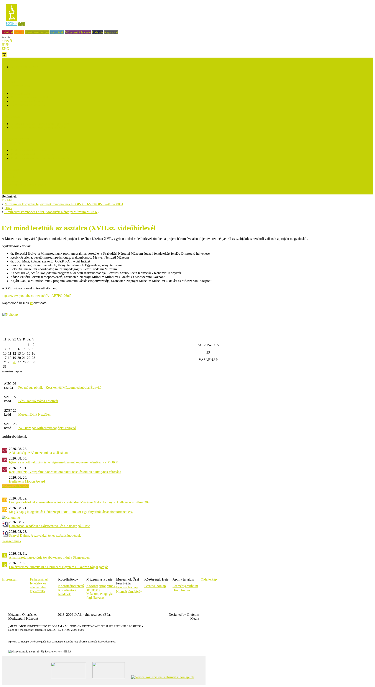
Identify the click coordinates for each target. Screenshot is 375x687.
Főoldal (7, 32)
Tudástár (97, 32)
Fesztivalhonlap (127, 587)
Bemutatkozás (20, 93)
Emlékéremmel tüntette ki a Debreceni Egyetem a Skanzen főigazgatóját (58, 567)
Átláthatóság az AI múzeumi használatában (38, 453)
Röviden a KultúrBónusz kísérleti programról (41, 124)
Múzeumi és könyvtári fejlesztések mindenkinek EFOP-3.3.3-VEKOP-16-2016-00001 (64, 204)
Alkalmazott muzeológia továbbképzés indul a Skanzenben (49, 557)
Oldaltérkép (209, 579)
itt (31, 303)
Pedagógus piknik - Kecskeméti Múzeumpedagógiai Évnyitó (59, 387)
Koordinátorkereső (71, 586)
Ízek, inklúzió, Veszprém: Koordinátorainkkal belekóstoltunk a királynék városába (65, 472)
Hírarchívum (181, 590)
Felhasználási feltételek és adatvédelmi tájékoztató (39, 585)
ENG (5, 48)
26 (14, 362)
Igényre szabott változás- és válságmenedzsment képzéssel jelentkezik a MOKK (63, 462)
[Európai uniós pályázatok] (10, 314)
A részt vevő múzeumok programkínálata (38, 127)
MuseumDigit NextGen (34, 414)
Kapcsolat (111, 32)
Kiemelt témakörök (129, 591)
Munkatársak (11, 169)
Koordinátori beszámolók (27, 105)
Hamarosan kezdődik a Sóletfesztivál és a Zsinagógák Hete (49, 526)
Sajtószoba (9, 177)
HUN (6, 44)
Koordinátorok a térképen (28, 101)
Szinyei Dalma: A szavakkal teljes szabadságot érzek (45, 535)
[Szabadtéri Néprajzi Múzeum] (15, 28)
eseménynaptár (12, 371)
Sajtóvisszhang (12, 181)
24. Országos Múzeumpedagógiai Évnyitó (47, 428)
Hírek (6, 78)
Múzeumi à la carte (78, 32)
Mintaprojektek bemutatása (28, 150)
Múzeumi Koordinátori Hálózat (31, 97)
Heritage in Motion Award (27, 481)
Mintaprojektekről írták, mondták (33, 154)
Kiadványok (10, 173)
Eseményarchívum (185, 586)
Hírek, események (37, 32)
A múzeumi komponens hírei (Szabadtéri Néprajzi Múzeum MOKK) (51, 212)
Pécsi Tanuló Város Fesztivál (38, 401)
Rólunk (19, 32)
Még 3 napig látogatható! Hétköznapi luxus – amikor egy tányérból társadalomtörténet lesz (71, 512)
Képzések (57, 32)
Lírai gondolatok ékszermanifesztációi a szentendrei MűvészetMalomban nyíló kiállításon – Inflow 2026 (80, 502)
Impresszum (10, 579)
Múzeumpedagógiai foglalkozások (99, 595)
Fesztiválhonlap (155, 586)
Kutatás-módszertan (15, 139)
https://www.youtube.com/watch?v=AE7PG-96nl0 (36, 295)
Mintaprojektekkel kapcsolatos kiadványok (39, 158)
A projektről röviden (24, 67)
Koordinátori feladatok (67, 592)
